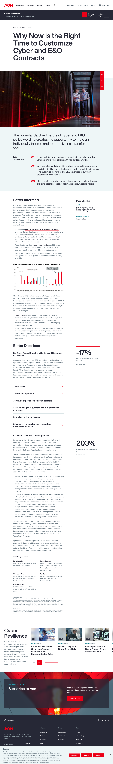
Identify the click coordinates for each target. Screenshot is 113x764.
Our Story (43, 732)
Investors (86, 5)
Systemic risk (20, 315)
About (48, 5)
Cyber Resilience (12, 13)
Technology (80, 736)
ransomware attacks (40, 245)
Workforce (79, 743)
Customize (74, 755)
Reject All (86, 755)
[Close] (110, 755)
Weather (79, 739)
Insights (39, 5)
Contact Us (70, 5)
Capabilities (20, 5)
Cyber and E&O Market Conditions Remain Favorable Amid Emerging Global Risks (42, 650)
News (93, 5)
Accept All (98, 755)
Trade (78, 732)
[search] (54, 5)
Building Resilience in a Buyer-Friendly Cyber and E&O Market (96, 649)
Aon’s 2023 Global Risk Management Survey (42, 229)
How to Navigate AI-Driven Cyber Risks (67, 647)
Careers (80, 5)
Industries (30, 5)
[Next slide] (39, 662)
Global (105, 5)
